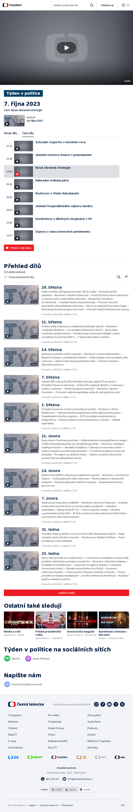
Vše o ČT (52, 747)
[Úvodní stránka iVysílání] (15, 5)
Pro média (53, 715)
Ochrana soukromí (49, 805)
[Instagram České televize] (96, 704)
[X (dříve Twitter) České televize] (115, 704)
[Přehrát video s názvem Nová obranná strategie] (66, 48)
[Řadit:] (126, 276)
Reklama (13, 721)
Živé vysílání (94, 715)
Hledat (91, 5)
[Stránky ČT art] (100, 758)
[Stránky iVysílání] (59, 758)
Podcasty (92, 728)
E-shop (12, 741)
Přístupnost (67, 805)
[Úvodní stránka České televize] (26, 704)
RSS (123, 805)
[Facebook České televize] (102, 704)
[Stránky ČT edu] (120, 758)
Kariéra (91, 734)
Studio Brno (94, 721)
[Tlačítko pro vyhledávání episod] (118, 277)
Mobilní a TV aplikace (99, 741)
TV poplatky (54, 721)
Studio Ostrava (56, 728)
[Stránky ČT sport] (35, 758)
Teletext (13, 728)
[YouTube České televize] (109, 704)
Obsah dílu (10, 133)
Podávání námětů (57, 741)
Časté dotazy (15, 747)
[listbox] (70, 789)
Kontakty (92, 747)
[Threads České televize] (122, 704)
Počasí (51, 734)
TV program (14, 715)
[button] (66, 47)
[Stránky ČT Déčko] (81, 758)
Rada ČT (12, 734)
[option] (57, 789)
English (32, 805)
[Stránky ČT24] (13, 758)
